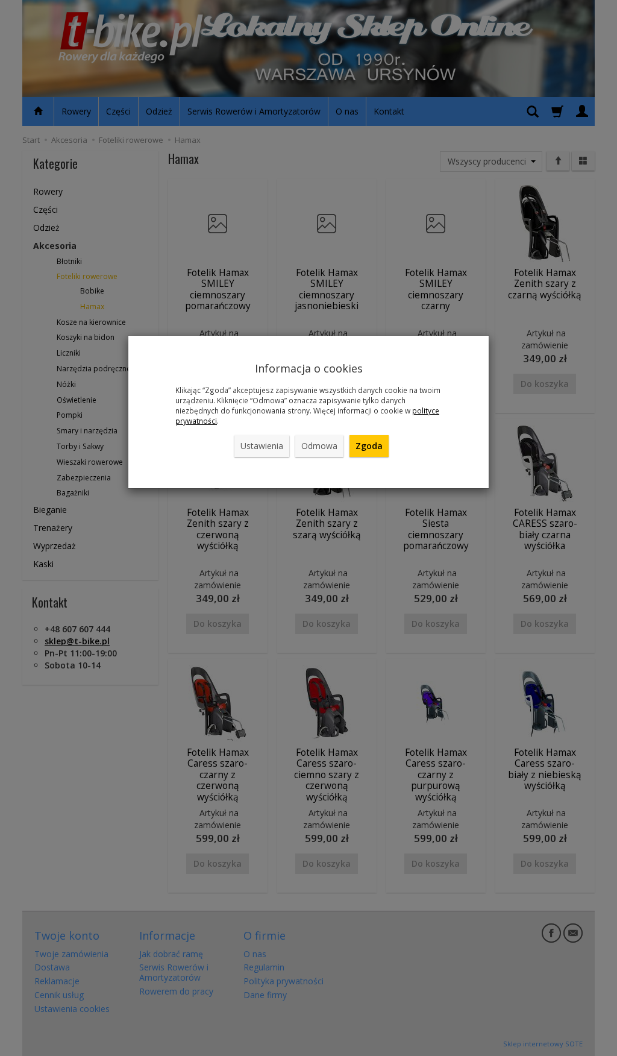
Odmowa (319, 445)
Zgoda (369, 445)
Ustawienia (261, 445)
